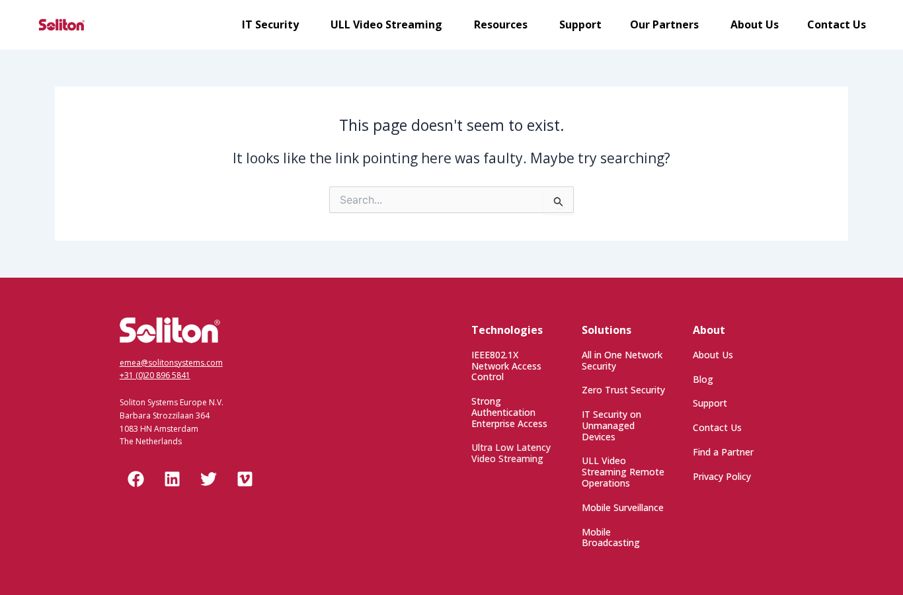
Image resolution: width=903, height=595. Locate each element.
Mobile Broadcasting (611, 537)
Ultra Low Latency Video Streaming (511, 453)
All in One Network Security (622, 360)
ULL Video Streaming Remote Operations (623, 471)
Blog (703, 379)
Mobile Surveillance (623, 507)
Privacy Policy (722, 476)
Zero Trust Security (623, 389)
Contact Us (717, 427)
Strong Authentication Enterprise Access (509, 412)
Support (710, 403)
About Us (713, 354)
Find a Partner (723, 452)
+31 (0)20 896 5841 (155, 375)
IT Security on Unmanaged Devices (611, 425)
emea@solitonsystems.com (171, 362)
